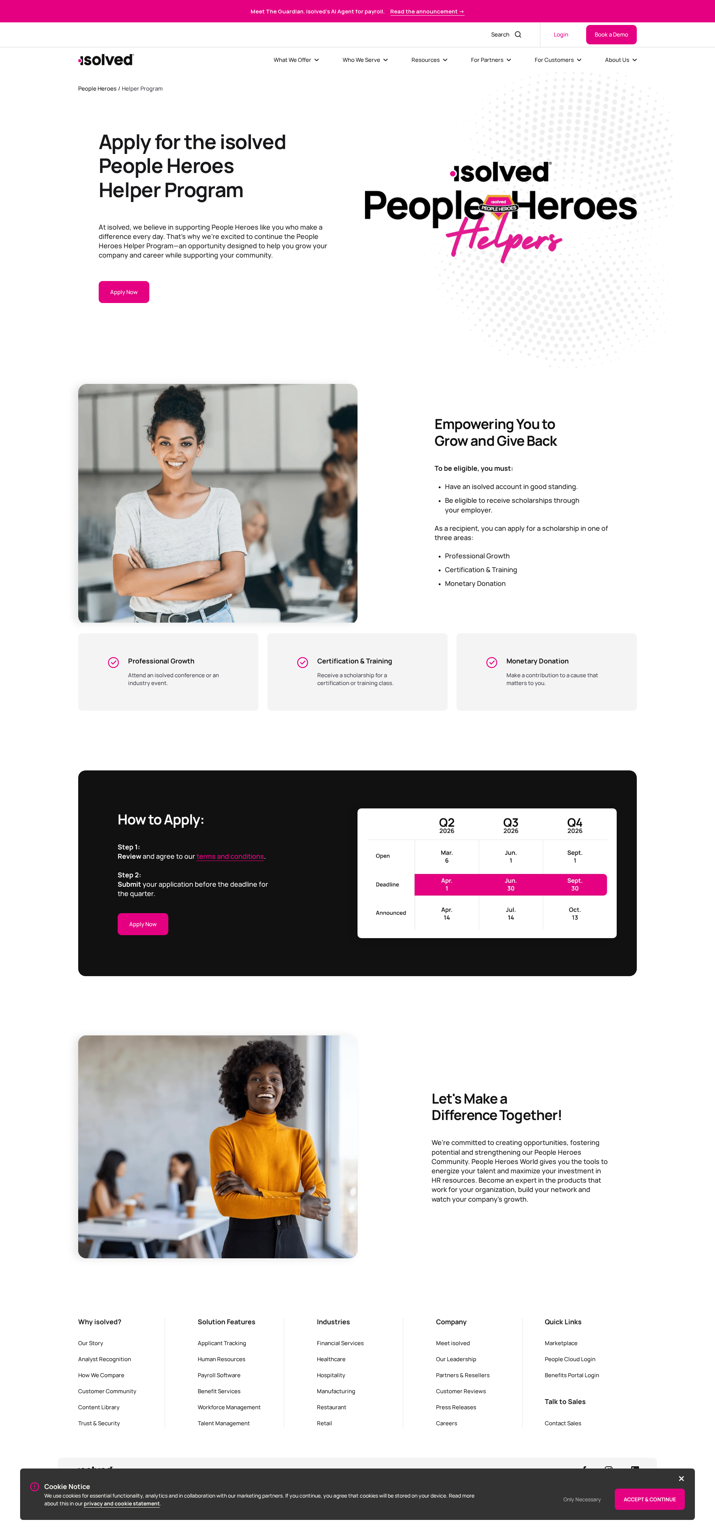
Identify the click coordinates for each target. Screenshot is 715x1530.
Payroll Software (219, 1375)
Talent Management (224, 1423)
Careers (446, 1423)
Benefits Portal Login (572, 1375)
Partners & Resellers (463, 1375)
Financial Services (340, 1343)
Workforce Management (229, 1407)
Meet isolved (453, 1343)
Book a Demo (611, 34)
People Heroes (97, 88)
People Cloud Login (570, 1359)
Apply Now (124, 292)
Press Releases (456, 1407)
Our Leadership (456, 1359)
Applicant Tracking (222, 1343)
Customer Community (107, 1391)
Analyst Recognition (104, 1359)
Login (561, 34)
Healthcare (331, 1359)
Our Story (90, 1343)
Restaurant (331, 1407)
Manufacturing (336, 1391)
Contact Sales (563, 1423)
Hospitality (331, 1375)
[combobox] (498, 34)
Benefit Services (219, 1391)
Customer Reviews (461, 1391)
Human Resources (221, 1359)
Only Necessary (582, 1499)
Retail (324, 1423)
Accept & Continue (650, 1499)
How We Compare (101, 1375)
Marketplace (561, 1343)
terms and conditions (230, 856)
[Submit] (519, 34)
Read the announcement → (427, 11)
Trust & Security (99, 1423)
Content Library (99, 1407)
